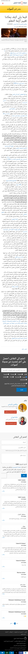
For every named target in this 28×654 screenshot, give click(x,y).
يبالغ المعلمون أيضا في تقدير (19, 94)
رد (2, 491)
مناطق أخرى (12, 109)
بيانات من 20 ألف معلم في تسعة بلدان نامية (15, 115)
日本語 (5, 377)
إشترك (21, 389)
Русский (17, 377)
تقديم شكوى (23, 634)
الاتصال (6, 632)
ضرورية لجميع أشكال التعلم (16, 55)
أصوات (10, 9)
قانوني (25, 632)
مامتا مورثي (15, 24)
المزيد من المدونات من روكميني (10, 412)
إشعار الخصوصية (16, 467)
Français (13, 374)
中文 (11, 377)
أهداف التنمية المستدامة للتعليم (19, 338)
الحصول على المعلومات (18, 632)
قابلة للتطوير (15, 219)
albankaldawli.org (5, 0)
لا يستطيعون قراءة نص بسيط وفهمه (15, 52)
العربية (17, 26)
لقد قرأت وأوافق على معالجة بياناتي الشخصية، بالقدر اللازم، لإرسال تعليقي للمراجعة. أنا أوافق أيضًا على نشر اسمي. (13, 469)
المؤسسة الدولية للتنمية (8, 641)
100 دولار (18, 185)
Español (6, 374)
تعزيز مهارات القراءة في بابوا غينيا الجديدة (15, 230)
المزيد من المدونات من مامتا (11, 423)
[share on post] (16, 652)
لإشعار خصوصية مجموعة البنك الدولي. (14, 385)
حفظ (24, 475)
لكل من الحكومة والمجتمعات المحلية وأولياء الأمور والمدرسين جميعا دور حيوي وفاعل (14, 322)
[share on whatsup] (7, 652)
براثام (8, 157)
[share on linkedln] (11, 652)
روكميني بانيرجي (23, 24)
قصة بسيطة (15, 287)
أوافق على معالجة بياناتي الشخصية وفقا (14, 385)
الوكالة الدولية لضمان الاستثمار (20, 645)
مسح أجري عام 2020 (18, 83)
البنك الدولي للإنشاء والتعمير (20, 641)
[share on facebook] (21, 652)
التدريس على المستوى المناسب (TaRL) (17, 159)
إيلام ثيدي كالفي (19, 257)
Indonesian (23, 380)
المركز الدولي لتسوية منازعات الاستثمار (18, 647)
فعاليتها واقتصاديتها (11, 181)
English (19, 374)
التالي (11, 623)
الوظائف (11, 632)
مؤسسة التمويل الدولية (21, 643)
